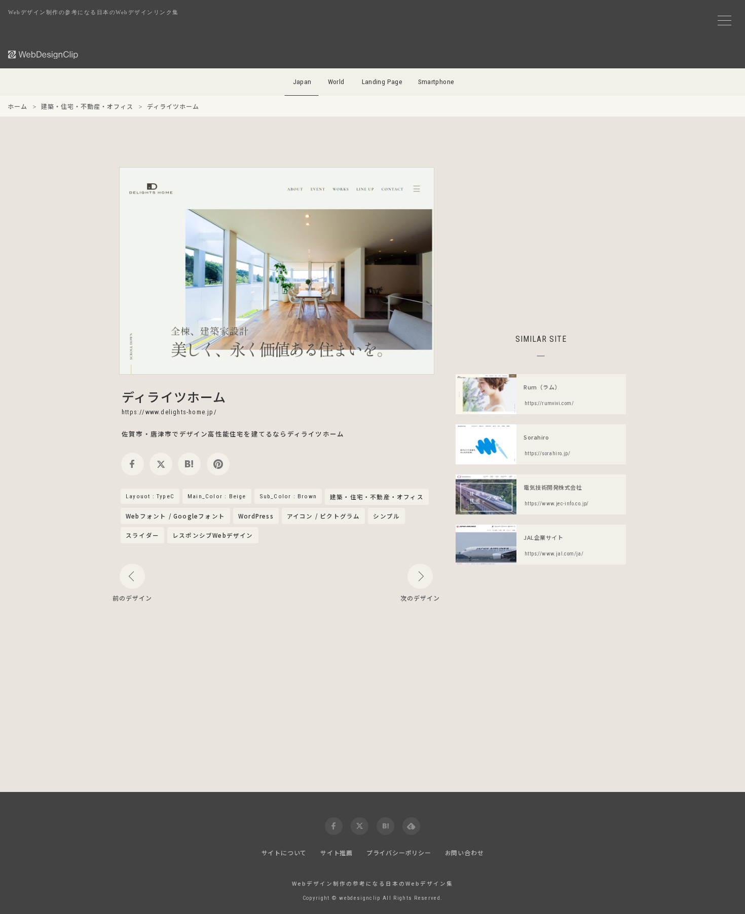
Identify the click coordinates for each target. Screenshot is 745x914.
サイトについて (284, 852)
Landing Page (382, 82)
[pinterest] (218, 464)
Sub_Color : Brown (288, 496)
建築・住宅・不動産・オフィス (377, 497)
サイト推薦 (336, 852)
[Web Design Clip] (43, 54)
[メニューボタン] (724, 20)
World (336, 82)
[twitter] (161, 464)
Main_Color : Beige (217, 496)
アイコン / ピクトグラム (323, 516)
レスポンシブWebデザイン (212, 535)
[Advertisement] (540, 238)
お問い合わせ (464, 852)
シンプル (386, 516)
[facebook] (132, 464)
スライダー (142, 535)
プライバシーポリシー (398, 852)
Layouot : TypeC (150, 496)
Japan (302, 82)
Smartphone (436, 82)
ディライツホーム (174, 396)
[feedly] (411, 826)
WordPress (256, 516)
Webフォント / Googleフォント (175, 516)
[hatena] (189, 464)
